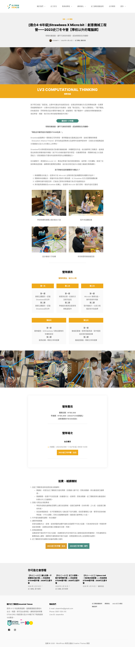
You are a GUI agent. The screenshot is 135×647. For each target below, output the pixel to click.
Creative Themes (79, 643)
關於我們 (40, 6)
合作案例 (112, 6)
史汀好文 (54, 6)
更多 (122, 6)
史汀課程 (77, 40)
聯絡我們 (94, 606)
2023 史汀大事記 (117, 603)
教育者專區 (66, 6)
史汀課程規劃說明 (97, 6)
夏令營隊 (38, 589)
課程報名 (80, 6)
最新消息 (83, 40)
